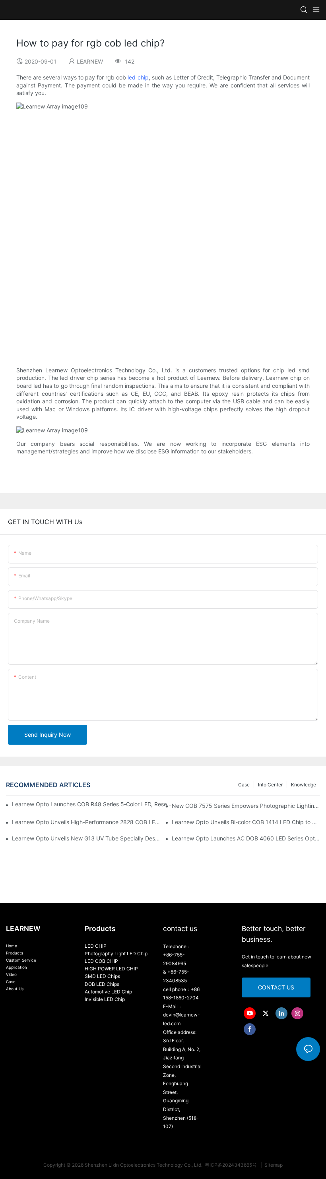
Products (14, 953)
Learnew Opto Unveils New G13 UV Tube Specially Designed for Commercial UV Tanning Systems (86, 838)
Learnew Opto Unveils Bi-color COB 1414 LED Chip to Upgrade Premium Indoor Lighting (246, 822)
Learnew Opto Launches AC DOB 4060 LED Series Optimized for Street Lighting (246, 838)
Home (11, 945)
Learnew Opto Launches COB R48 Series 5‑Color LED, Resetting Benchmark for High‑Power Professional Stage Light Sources (92, 804)
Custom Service (21, 960)
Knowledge (303, 785)
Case (244, 785)
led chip (138, 77)
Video (11, 974)
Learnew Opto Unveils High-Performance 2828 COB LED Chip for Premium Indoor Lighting (86, 822)
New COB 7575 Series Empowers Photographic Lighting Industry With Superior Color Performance (246, 805)
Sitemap (273, 1165)
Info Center (270, 785)
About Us (14, 988)
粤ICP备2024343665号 (231, 1165)
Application (16, 967)
